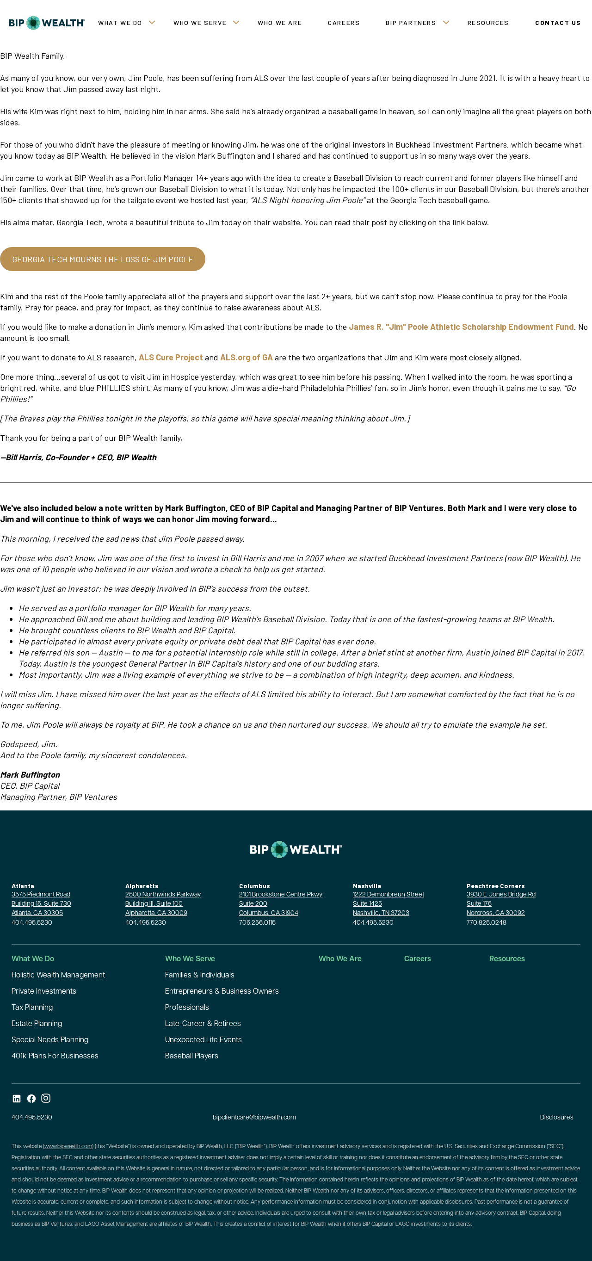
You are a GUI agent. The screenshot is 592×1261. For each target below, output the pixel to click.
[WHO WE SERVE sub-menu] (238, 23)
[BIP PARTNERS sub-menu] (448, 23)
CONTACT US (558, 22)
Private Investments (44, 991)
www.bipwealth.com (68, 1147)
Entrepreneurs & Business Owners (222, 991)
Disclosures (557, 1117)
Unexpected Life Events (203, 1040)
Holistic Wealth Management (58, 975)
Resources (507, 959)
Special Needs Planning (50, 1040)
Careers (417, 959)
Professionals (187, 1008)
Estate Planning (37, 1024)
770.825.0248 (486, 923)
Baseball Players (191, 1056)
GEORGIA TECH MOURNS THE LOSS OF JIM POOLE (102, 259)
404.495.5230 (32, 923)
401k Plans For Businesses (55, 1056)
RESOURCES (488, 22)
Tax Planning (32, 1008)
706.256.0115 (257, 923)
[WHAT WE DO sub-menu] (153, 23)
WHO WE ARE (280, 22)
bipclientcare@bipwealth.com (254, 1117)
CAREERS (344, 22)
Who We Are (340, 959)
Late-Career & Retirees (203, 1024)
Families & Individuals (199, 975)
